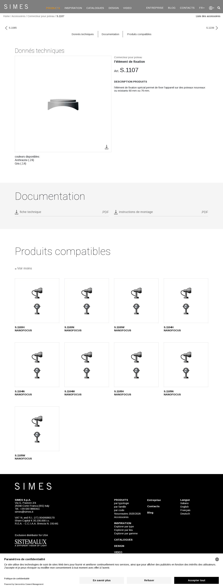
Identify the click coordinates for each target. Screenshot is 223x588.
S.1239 (210, 27)
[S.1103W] (136, 300)
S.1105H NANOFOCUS (122, 393)
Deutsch (185, 513)
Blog (150, 512)
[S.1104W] (86, 364)
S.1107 (60, 16)
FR (201, 7)
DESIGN (114, 7)
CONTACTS (187, 7)
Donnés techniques (83, 34)
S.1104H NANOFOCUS (172, 329)
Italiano (184, 503)
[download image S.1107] (106, 146)
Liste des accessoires (208, 16)
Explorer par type (124, 526)
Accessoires (18, 16)
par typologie (121, 503)
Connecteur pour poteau (41, 16)
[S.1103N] (86, 300)
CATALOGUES (95, 7)
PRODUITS (53, 7)
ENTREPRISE (154, 7)
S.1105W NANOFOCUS (23, 457)
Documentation (110, 34)
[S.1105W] (37, 428)
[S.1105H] (136, 364)
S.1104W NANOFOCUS (73, 393)
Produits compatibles (139, 34)
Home (6, 16)
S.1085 (13, 27)
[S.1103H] (37, 300)
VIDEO (127, 7)
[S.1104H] (186, 300)
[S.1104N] (37, 364)
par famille (120, 506)
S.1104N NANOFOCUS (23, 393)
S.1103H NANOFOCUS (23, 329)
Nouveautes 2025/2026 (127, 513)
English (184, 506)
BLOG (171, 7)
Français (185, 510)
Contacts (153, 506)
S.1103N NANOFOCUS (73, 329)
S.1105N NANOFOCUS (172, 393)
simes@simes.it (24, 511)
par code (119, 510)
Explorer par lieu (123, 529)
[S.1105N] (186, 364)
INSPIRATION (73, 7)
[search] (218, 7)
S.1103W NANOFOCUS (122, 329)
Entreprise (154, 500)
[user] (212, 8)
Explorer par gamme (126, 533)
